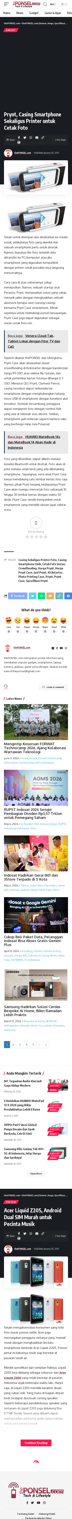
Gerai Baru (50, 885)
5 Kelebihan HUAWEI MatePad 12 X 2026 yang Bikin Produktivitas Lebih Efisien (24, 1105)
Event (24, 758)
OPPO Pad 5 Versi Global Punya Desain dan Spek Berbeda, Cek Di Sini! (20, 1129)
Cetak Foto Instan (53, 564)
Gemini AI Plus (52, 951)
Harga (18, 955)
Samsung (9, 1029)
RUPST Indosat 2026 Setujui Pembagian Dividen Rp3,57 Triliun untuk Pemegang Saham (33, 813)
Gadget (11, 30)
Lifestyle (25, 1025)
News (14, 762)
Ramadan (59, 1025)
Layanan (24, 889)
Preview (11, 1202)
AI (22, 823)
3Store (25, 885)
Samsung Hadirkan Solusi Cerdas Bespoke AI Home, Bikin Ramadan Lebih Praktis (33, 1011)
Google (8, 955)
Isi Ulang (43, 955)
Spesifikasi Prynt (37, 581)
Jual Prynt (40, 572)
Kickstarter (55, 572)
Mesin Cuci (37, 1025)
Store (56, 889)
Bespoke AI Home (34, 1021)
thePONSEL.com (22, 152)
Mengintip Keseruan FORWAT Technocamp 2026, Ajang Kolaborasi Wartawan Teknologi (35, 748)
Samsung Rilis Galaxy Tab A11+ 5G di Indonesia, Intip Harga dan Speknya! (24, 1153)
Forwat (33, 758)
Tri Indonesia (32, 959)
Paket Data (45, 889)
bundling (26, 951)
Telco (33, 828)
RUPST (62, 823)
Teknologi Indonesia (16, 828)
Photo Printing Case (31, 576)
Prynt (49, 576)
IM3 (25, 955)
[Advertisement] (36, 71)
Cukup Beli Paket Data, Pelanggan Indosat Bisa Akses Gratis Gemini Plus (33, 941)
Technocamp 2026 (30, 762)
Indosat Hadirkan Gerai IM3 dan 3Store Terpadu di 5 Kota (31, 877)
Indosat (44, 823)
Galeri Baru (36, 885)
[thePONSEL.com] (26, 4)
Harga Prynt (46, 568)
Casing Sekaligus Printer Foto (37, 560)
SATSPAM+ (17, 959)
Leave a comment (55, 687)
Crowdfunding (27, 568)
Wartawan (48, 762)
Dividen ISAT (31, 823)
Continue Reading (36, 1443)
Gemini (38, 951)
